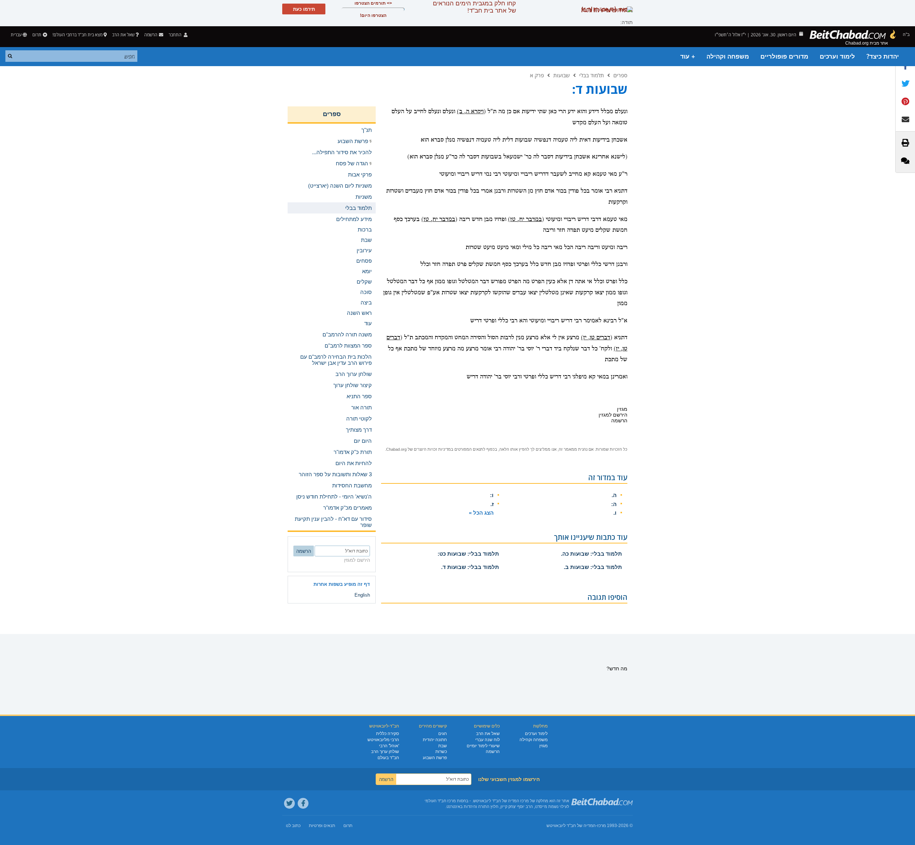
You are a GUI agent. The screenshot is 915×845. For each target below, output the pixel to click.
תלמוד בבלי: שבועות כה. (591, 554)
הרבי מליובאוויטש (383, 739)
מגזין (543, 745)
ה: (614, 504)
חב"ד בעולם (388, 757)
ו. (615, 513)
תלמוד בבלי (591, 75)
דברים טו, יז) (595, 338)
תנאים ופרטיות (322, 825)
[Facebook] (303, 803)
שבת (442, 745)
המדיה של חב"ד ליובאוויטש (571, 825)
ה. (614, 495)
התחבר (176, 35)
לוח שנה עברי (487, 739)
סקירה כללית (387, 733)
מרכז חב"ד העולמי (440, 801)
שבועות (561, 75)
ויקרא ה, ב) (470, 112)
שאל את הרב (123, 35)
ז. (492, 504)
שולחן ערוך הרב (385, 751)
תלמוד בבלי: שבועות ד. (470, 567)
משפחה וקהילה (727, 56)
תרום (36, 35)
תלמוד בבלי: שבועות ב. (593, 567)
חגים (442, 733)
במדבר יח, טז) (525, 219)
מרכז (601, 825)
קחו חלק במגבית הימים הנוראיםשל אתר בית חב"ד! (474, 7)
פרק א (537, 75)
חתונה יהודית (435, 739)
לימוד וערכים (837, 56)
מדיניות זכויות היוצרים (432, 449)
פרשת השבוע (435, 757)
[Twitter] (289, 803)
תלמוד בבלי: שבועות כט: (468, 554)
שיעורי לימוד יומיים (483, 745)
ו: (492, 495)
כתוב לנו (293, 825)
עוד (368, 323)
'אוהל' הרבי (389, 745)
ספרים (620, 75)
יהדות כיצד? (882, 56)
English (362, 595)
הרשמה (493, 751)
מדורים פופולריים (784, 56)
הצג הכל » (481, 513)
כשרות (441, 751)
